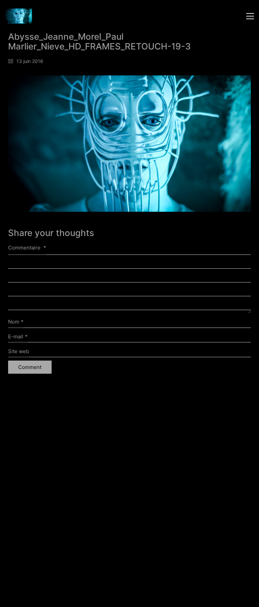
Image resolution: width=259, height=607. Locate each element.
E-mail (18, 336)
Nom (16, 321)
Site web (18, 351)
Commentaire (27, 247)
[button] (250, 16)
